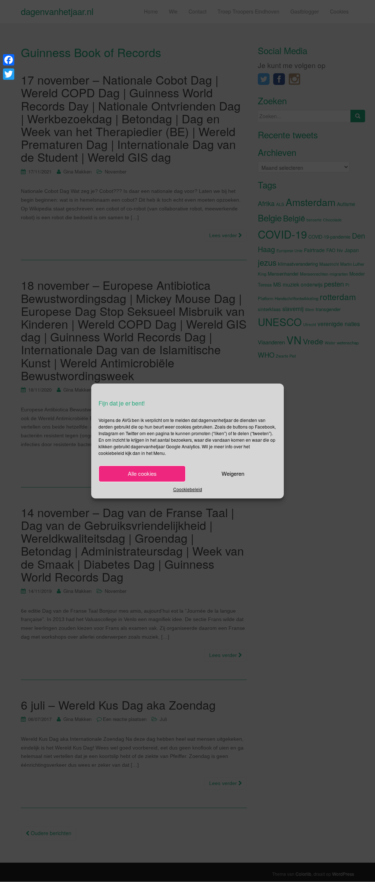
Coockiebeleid (187, 489)
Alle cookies (142, 473)
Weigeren (233, 473)
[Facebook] (8, 60)
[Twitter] (8, 74)
